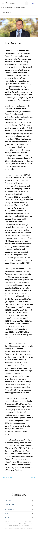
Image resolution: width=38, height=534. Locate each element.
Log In (34, 3)
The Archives (9, 509)
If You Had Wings (8, 477)
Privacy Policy (28, 522)
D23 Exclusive (9, 505)
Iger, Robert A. (20, 7)
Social (7, 517)
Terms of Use (21, 522)
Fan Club (8, 501)
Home (3, 7)
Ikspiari (32, 477)
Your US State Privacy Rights (11, 524)
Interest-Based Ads (13, 525)
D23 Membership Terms (11, 522)
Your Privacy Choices (24, 525)
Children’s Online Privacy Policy (26, 524)
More (7, 513)
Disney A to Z (10, 7)
